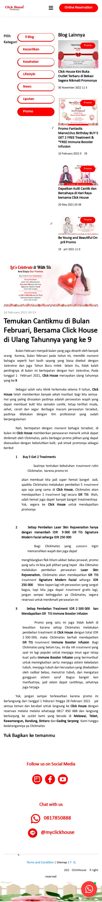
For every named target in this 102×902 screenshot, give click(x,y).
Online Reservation (79, 7)
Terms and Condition (40, 862)
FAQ (73, 862)
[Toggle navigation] (51, 8)
